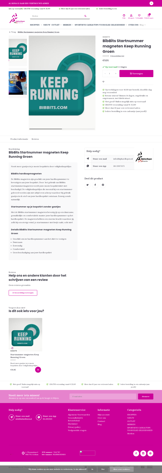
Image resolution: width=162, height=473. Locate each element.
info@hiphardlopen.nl (123, 159)
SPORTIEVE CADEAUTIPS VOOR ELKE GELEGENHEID (100, 25)
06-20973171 (119, 166)
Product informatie (19, 139)
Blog (142, 25)
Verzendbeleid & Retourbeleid (75, 419)
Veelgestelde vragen (77, 430)
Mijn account (104, 414)
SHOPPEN (35, 25)
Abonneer (146, 396)
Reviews (35, 139)
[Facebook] (136, 453)
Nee (102, 469)
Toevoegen (137, 73)
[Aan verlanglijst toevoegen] (103, 82)
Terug (13, 32)
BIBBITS (106, 37)
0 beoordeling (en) (117, 56)
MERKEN (67, 25)
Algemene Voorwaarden (79, 414)
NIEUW (46, 25)
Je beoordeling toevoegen (22, 293)
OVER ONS (133, 25)
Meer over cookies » (121, 469)
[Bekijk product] (38, 370)
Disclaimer (73, 424)
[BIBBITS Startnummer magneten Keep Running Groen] (25, 335)
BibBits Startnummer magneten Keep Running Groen (38, 32)
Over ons (102, 418)
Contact (101, 421)
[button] (91, 83)
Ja (92, 469)
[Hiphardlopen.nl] (17, 20)
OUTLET (55, 25)
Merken (130, 433)
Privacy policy (74, 427)
